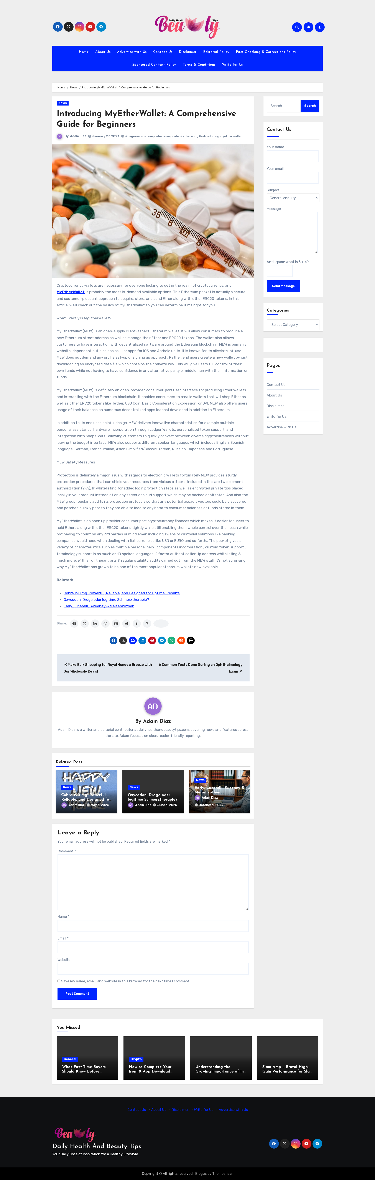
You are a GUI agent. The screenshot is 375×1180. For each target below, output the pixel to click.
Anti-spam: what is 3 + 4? (288, 262)
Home (84, 52)
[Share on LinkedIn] (95, 623)
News (62, 103)
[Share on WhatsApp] (105, 623)
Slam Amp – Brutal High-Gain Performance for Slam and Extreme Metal (287, 1071)
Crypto (136, 1059)
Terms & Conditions (199, 65)
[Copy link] (161, 623)
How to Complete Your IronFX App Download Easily (150, 1071)
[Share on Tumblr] (137, 623)
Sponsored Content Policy (154, 65)
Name (63, 917)
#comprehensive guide (161, 136)
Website (64, 960)
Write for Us (232, 65)
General (70, 1059)
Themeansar (222, 1174)
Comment (67, 851)
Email (63, 938)
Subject (273, 190)
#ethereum (188, 136)
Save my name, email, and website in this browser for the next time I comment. (125, 981)
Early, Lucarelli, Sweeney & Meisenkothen (99, 606)
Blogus (201, 1174)
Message (274, 209)
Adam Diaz (78, 136)
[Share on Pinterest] (116, 623)
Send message (283, 286)
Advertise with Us (132, 52)
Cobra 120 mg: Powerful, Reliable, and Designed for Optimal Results (122, 593)
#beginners (134, 136)
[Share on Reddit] (126, 623)
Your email (275, 169)
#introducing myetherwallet (220, 136)
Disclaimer (188, 52)
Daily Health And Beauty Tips (96, 1146)
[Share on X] (85, 623)
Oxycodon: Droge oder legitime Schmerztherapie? (106, 599)
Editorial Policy (216, 52)
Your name (275, 147)
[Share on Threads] (147, 623)
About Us (102, 52)
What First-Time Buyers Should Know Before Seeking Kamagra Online (85, 1071)
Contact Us (162, 52)
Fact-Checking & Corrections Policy (266, 52)
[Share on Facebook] (74, 623)
